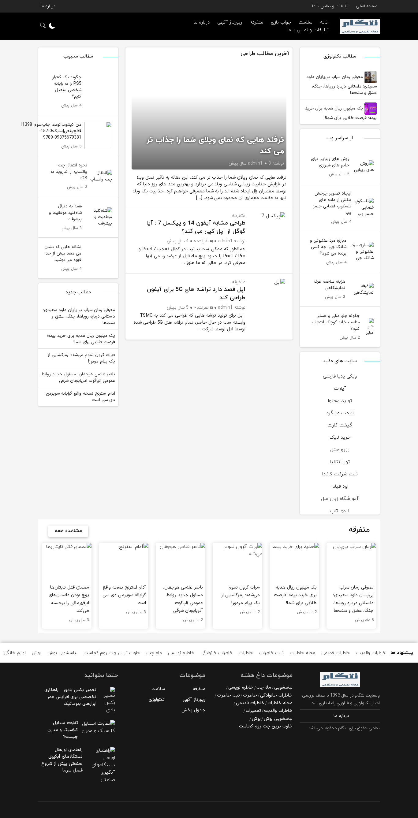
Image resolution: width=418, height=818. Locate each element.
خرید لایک (340, 437)
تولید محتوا (340, 400)
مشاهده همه (68, 530)
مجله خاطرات (302, 653)
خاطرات (246, 653)
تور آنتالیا (340, 462)
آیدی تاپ (340, 511)
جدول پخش (193, 710)
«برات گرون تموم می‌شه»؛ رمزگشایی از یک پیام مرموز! (81, 358)
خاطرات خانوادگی (216, 653)
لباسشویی (283, 687)
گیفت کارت (339, 425)
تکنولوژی (157, 699)
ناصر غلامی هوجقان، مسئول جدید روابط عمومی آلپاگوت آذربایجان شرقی (78, 377)
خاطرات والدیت (371, 653)
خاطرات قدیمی (335, 653)
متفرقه (256, 22)
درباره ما (48, 6)
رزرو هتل (339, 449)
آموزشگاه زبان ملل (340, 498)
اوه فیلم (340, 486)
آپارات (340, 388)
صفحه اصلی (366, 6)
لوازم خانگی (15, 653)
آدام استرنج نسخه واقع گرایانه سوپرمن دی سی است (80, 396)
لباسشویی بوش (62, 653)
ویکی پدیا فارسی (340, 376)
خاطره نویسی (181, 653)
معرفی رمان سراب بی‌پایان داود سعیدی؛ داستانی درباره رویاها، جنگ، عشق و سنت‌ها (341, 85)
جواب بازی (281, 22)
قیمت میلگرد (339, 413)
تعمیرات (253, 710)
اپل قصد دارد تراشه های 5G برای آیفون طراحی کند (196, 293)
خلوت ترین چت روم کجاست (112, 653)
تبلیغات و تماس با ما (330, 6)
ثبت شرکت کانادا (340, 474)
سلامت (158, 689)
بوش (36, 653)
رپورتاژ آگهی (229, 22)
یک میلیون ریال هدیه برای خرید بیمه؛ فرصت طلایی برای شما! (341, 113)
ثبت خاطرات (271, 653)
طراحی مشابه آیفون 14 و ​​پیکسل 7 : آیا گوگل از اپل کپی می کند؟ (195, 227)
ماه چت (154, 653)
